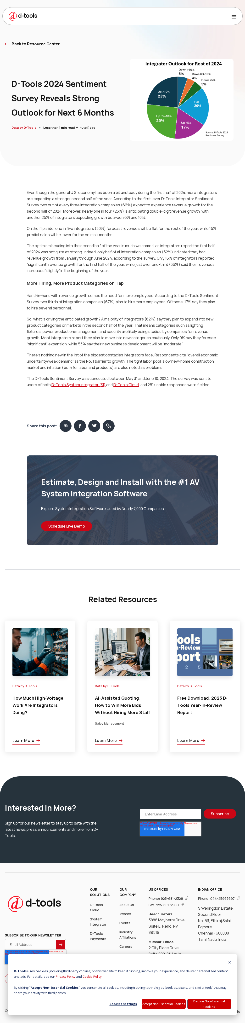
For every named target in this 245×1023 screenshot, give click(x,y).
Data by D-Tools (23, 127)
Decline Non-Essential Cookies (209, 1004)
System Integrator (98, 922)
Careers (125, 946)
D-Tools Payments (98, 936)
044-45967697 (222, 898)
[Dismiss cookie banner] (229, 962)
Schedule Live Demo (66, 526)
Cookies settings (123, 1004)
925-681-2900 (167, 905)
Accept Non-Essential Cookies (163, 1004)
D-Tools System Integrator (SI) (78, 384)
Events (124, 923)
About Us (126, 904)
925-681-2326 (172, 898)
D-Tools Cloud (126, 384)
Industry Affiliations (127, 935)
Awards (125, 914)
